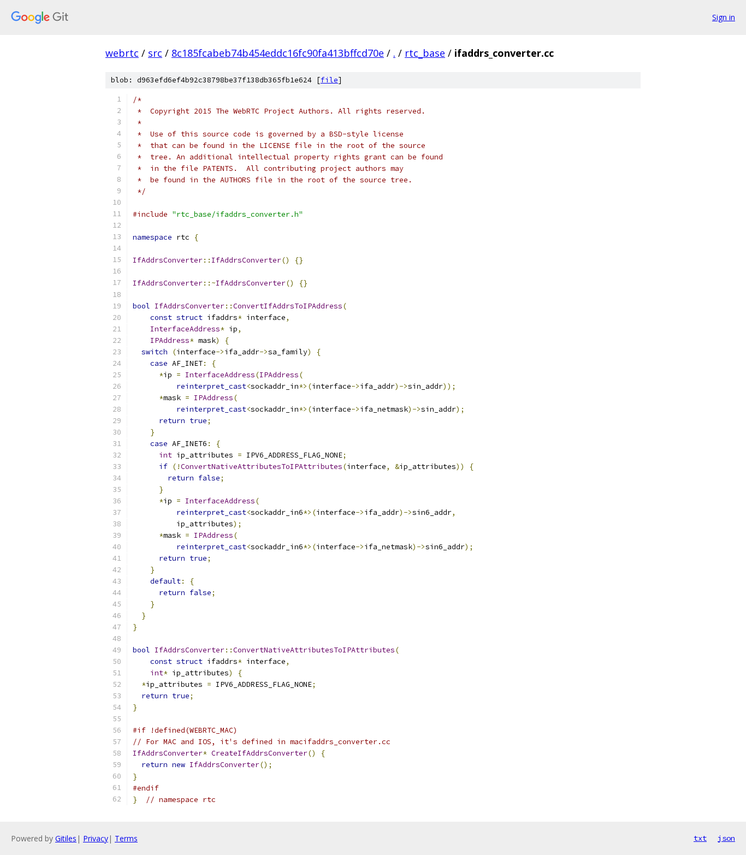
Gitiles (65, 838)
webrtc (122, 53)
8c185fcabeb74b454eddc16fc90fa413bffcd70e (277, 53)
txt (700, 838)
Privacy (95, 838)
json (726, 838)
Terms (126, 838)
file (329, 80)
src (155, 53)
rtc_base (425, 53)
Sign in (723, 17)
